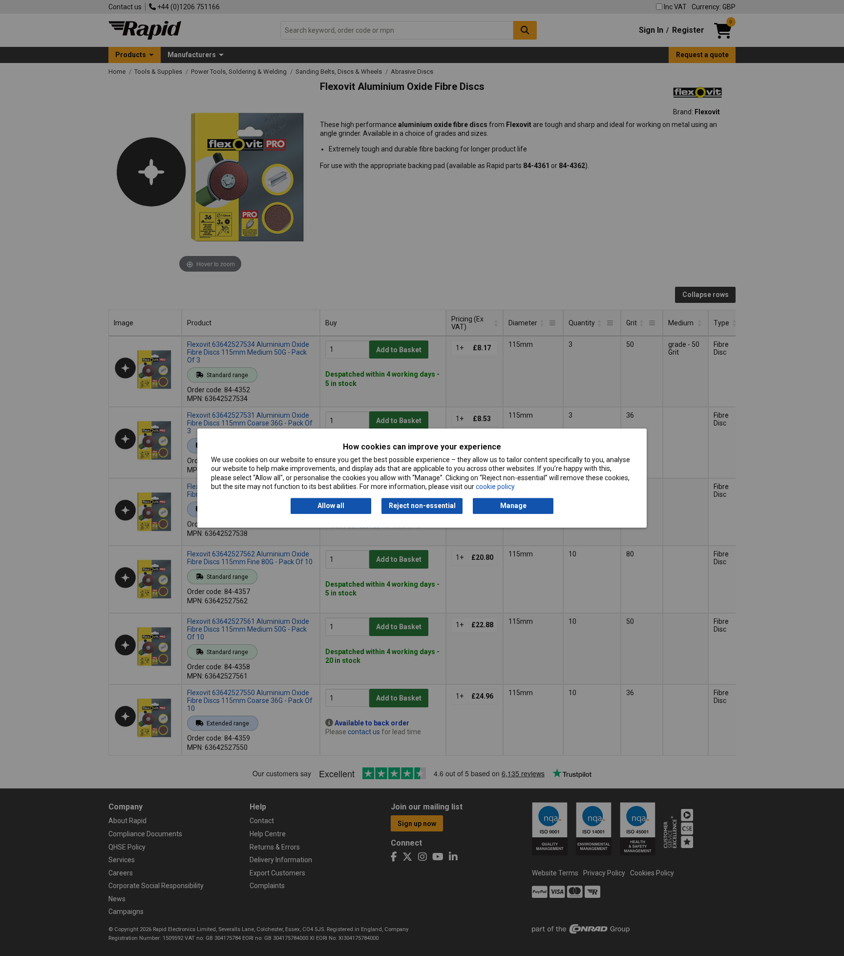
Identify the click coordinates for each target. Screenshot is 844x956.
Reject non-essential (422, 506)
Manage (513, 506)
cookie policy (495, 486)
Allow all (330, 506)
